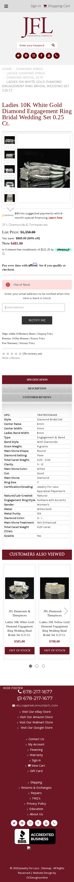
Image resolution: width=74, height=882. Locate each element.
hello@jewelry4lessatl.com (36, 705)
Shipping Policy (45, 333)
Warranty (36, 755)
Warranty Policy (27, 343)
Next (10, 209)
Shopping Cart (58, 5)
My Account (36, 744)
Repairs (36, 793)
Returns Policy (38, 338)
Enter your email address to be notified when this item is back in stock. (37, 296)
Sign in (35, 5)
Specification (37, 379)
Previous (10, 130)
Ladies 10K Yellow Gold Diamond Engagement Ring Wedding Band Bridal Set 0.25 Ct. (54, 629)
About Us (36, 814)
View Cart (38, 765)
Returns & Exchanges (36, 787)
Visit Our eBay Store (36, 711)
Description (37, 388)
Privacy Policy (36, 803)
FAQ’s (36, 798)
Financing (36, 749)
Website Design (42, 873)
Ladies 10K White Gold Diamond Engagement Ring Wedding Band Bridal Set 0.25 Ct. (19, 629)
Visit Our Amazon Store (36, 717)
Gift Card (36, 771)
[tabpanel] (9, 141)
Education (36, 809)
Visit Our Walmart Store (36, 722)
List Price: (11, 232)
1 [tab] (30, 666)
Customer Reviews (37, 397)
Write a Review (11, 358)
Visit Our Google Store (36, 727)
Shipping (36, 782)
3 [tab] (43, 666)
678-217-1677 (37, 692)
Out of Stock (19, 650)
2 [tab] (36, 666)
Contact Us (36, 739)
